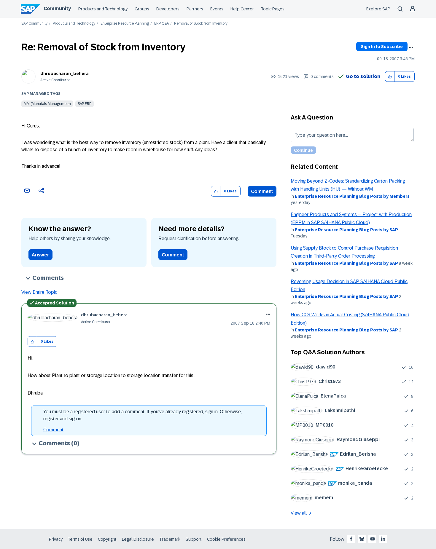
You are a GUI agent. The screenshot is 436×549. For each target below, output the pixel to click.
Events (216, 9)
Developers (167, 9)
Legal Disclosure (138, 539)
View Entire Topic (39, 292)
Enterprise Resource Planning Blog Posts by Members (352, 196)
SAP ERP (84, 104)
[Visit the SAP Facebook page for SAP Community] (351, 539)
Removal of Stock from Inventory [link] (200, 23)
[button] (389, 76)
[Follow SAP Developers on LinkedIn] (383, 539)
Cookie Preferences (226, 539)
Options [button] (410, 47)
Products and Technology (103, 9)
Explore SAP (378, 9)
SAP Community (34, 23)
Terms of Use (80, 539)
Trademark (169, 539)
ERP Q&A (161, 23)
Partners (195, 9)
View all (299, 513)
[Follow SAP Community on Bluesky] (361, 539)
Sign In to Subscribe (382, 46)
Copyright (107, 539)
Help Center (242, 9)
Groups (142, 9)
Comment (262, 191)
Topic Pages (272, 9)
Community (57, 8)
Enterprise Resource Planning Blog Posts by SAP (346, 229)
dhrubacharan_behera (64, 73)
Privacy (56, 539)
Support (194, 539)
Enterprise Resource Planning (125, 23)
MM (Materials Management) (47, 104)
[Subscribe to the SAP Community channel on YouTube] (372, 539)
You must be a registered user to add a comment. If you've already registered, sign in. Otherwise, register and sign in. (142, 415)
